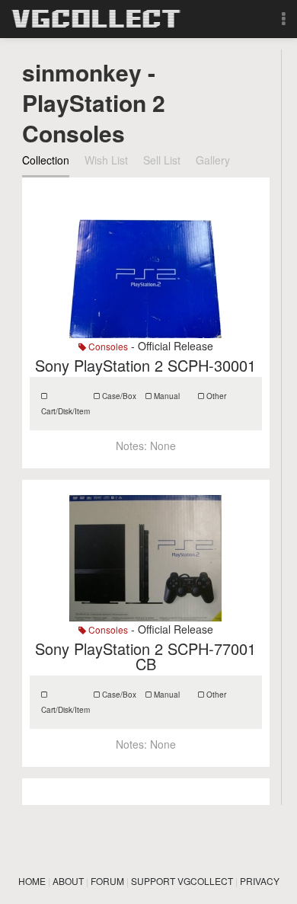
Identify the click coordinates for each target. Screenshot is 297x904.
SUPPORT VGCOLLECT (182, 880)
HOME (32, 880)
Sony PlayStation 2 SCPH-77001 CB (145, 656)
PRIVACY (259, 880)
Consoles (107, 346)
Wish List (106, 160)
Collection (45, 160)
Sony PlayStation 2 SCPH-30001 (145, 365)
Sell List (161, 160)
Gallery (213, 160)
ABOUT (68, 880)
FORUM (107, 880)
